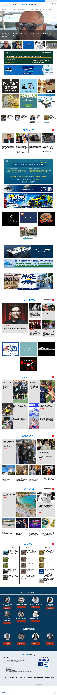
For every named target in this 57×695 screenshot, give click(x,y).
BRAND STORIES (9, 13)
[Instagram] (52, 5)
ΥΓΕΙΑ (46, 9)
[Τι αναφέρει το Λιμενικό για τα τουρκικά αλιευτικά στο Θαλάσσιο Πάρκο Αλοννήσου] (28, 45)
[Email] (48, 5)
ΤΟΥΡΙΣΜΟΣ (37, 9)
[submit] (56, 1)
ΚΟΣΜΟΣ (32, 9)
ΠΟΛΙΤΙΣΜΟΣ (7, 9)
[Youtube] (50, 5)
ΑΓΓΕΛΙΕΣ (49, 113)
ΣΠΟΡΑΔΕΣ (2, 9)
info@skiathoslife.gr (11, 670)
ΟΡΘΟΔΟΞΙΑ (19, 9)
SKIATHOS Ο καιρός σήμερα (10, 4)
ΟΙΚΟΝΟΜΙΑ (42, 9)
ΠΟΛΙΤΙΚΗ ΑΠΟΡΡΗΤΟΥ (9, 677)
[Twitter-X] (54, 5)
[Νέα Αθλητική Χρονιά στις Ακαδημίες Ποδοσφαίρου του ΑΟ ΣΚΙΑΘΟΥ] (17, 45)
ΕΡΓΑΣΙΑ (28, 547)
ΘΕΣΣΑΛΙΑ (23, 9)
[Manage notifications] (55, 693)
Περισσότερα (7, 608)
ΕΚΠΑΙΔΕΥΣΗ (50, 9)
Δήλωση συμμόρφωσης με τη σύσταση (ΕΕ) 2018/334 (44, 677)
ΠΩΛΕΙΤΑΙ (10, 547)
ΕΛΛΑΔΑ (28, 9)
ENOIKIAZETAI (46, 547)
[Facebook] (56, 5)
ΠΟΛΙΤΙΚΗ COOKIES (28, 677)
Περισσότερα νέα (48, 299)
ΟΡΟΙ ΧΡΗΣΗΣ (19, 677)
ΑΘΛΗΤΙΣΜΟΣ (13, 9)
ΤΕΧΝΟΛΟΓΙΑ (3, 13)
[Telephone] (46, 5)
